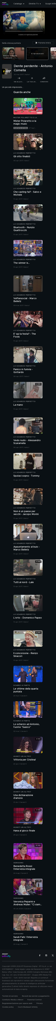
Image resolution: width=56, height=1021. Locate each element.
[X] (53, 955)
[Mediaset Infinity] (5, 4)
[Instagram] (46, 955)
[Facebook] (40, 955)
